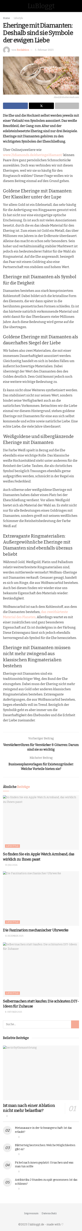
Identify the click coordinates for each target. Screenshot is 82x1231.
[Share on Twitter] (41, 106)
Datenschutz (49, 1213)
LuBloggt (41, 6)
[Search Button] (77, 6)
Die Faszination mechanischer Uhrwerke (35, 930)
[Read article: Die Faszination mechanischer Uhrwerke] (41, 898)
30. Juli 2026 (11, 865)
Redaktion (23, 49)
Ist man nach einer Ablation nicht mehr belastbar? (29, 1108)
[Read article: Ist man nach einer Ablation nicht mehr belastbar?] (41, 1073)
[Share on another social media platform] (67, 106)
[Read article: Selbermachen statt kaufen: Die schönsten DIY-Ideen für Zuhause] (41, 969)
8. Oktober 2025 (13, 1012)
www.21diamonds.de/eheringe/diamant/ (33, 155)
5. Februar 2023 (44, 49)
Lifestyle (18, 18)
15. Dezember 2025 (14, 936)
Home (6, 18)
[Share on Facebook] (15, 106)
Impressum (31, 1213)
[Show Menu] (4, 6)
